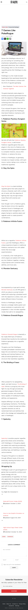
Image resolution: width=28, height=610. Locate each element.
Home (3, 27)
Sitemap (17, 605)
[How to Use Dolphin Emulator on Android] (6, 508)
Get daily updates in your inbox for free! (14, 582)
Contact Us (15, 603)
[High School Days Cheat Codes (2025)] (6, 522)
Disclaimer (11, 605)
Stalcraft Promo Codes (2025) (12, 501)
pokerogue (10, 536)
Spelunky (4, 438)
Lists (6, 27)
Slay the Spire (5, 186)
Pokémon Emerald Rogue (9, 334)
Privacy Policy (22, 603)
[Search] (26, 2)
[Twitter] (15, 598)
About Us (8, 603)
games (3, 536)
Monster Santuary (7, 289)
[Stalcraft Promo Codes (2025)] (6, 496)
